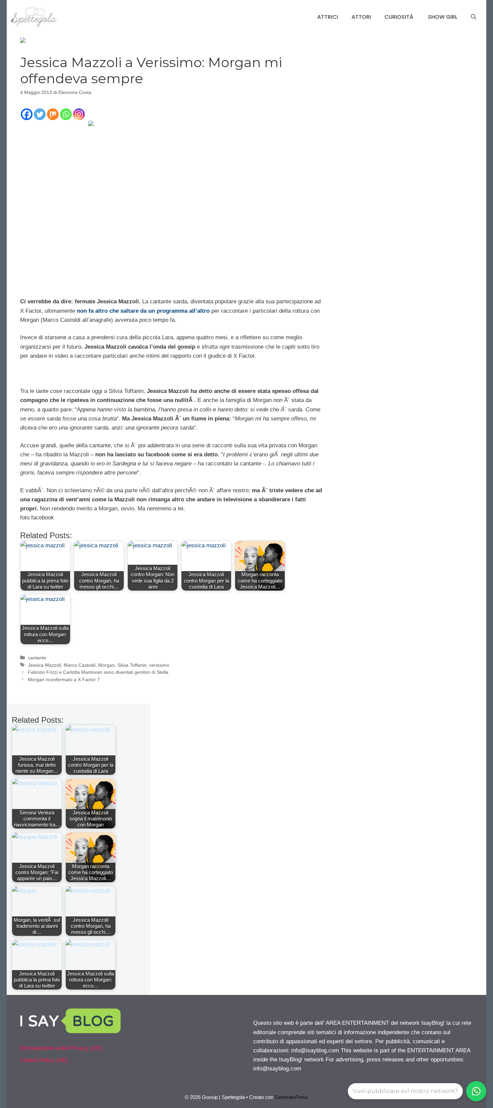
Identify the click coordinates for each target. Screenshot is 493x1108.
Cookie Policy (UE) (44, 1060)
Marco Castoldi (80, 665)
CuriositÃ (399, 17)
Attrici (327, 17)
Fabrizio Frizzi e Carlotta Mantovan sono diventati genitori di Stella (98, 672)
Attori (361, 17)
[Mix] (53, 114)
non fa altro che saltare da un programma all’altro (143, 311)
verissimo (159, 665)
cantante (37, 657)
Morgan (106, 665)
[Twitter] (40, 114)
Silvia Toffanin (132, 665)
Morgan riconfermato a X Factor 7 (64, 679)
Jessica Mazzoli (44, 665)
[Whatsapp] (66, 114)
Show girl (442, 17)
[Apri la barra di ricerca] (473, 17)
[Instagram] (79, 114)
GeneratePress (291, 1097)
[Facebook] (27, 114)
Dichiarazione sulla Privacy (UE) (61, 1048)
